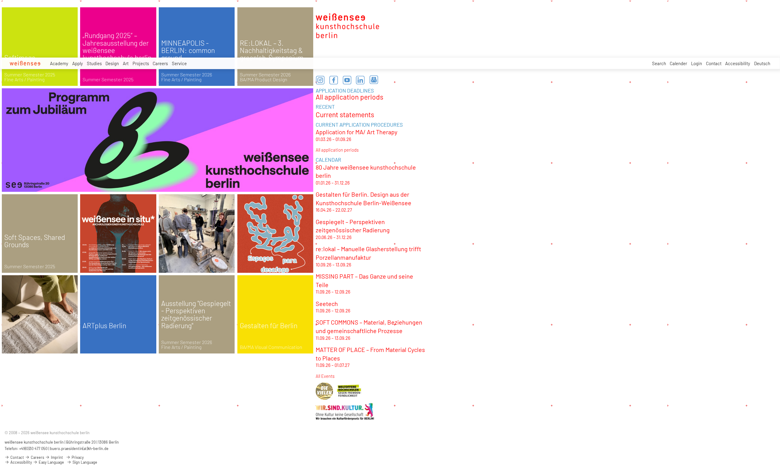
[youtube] (347, 80)
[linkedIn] (360, 80)
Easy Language (51, 462)
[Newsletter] (374, 80)
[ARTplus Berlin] (118, 314)
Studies (94, 63)
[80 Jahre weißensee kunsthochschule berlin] (157, 140)
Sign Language (84, 462)
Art (126, 63)
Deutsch (762, 63)
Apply (77, 63)
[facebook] (334, 80)
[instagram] (320, 80)
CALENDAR (328, 159)
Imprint (56, 457)
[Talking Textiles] (40, 314)
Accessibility (737, 63)
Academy (59, 63)
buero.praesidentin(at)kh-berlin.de (79, 448)
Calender (678, 63)
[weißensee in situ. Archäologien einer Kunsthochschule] (118, 233)
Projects (141, 63)
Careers (160, 63)
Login (696, 63)
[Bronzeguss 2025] (197, 233)
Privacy (77, 457)
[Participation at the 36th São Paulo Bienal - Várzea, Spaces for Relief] (275, 233)
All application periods (349, 97)
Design (112, 63)
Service (179, 63)
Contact (714, 63)
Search (659, 63)
